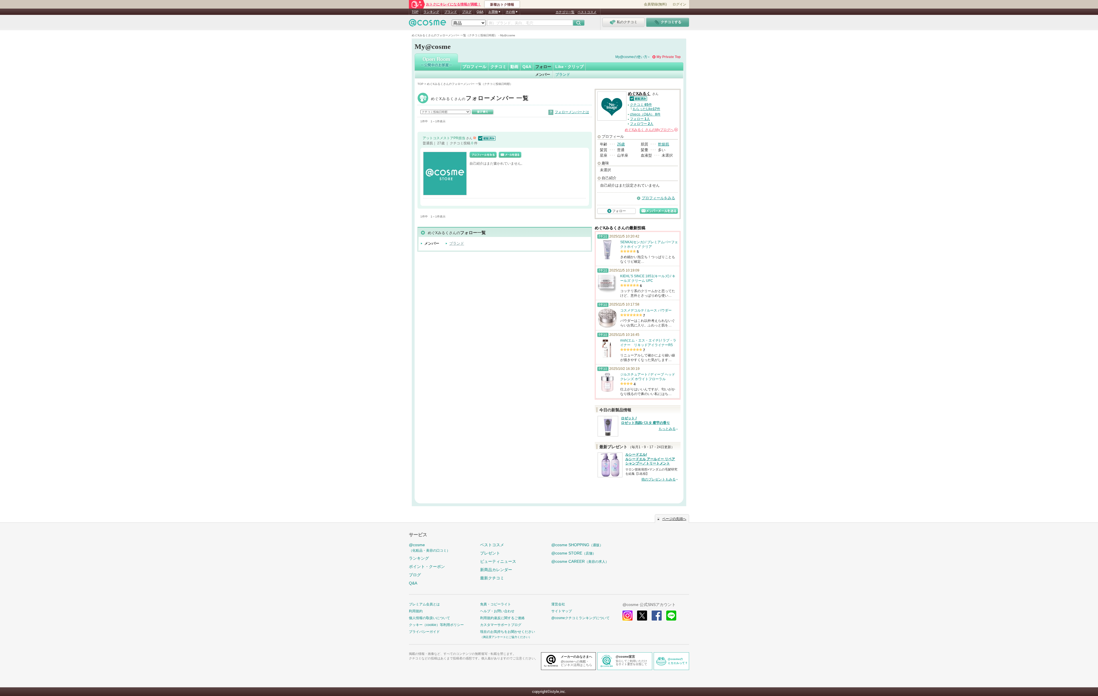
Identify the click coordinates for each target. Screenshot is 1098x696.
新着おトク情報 (502, 5)
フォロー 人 (640, 119)
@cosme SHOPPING (577, 545)
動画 (514, 66)
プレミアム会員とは (424, 604)
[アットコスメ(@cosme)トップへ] (427, 24)
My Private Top (669, 57)
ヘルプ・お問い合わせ (497, 611)
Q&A (480, 11)
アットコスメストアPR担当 (444, 138)
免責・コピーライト (495, 604)
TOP (415, 11)
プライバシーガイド (424, 632)
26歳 (621, 144)
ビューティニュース (498, 561)
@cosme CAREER (580, 561)
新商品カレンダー (496, 569)
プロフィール (474, 66)
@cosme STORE (573, 553)
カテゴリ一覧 (565, 12)
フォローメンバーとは (572, 112)
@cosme (429, 548)
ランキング (431, 11)
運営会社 (558, 604)
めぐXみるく (480, 99)
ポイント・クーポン (427, 566)
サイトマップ (561, 611)
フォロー (543, 66)
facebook (657, 616)
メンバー (542, 74)
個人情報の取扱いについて (429, 618)
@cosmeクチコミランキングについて (580, 618)
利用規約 (416, 611)
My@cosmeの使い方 (631, 57)
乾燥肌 (663, 144)
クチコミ (498, 66)
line (671, 616)
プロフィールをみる (658, 198)
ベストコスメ (587, 12)
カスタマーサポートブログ (500, 625)
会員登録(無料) (655, 4)
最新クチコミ (492, 578)
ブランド (450, 11)
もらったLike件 (646, 109)
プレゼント (490, 553)
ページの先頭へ (674, 519)
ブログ (467, 11)
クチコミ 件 (641, 105)
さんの (651, 130)
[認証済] (486, 138)
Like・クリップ (569, 66)
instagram (627, 616)
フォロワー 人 (641, 124)
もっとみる (667, 429)
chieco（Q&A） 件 (645, 114)
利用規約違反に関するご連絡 (502, 618)
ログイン (679, 4)
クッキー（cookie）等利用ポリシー (436, 625)
